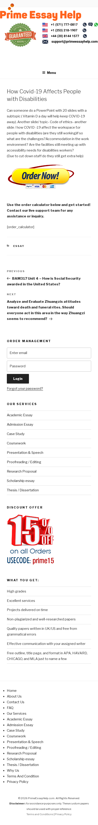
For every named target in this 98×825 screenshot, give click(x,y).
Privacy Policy (17, 782)
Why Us (13, 770)
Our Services (16, 713)
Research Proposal (21, 471)
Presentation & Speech (25, 453)
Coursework (16, 443)
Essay (19, 246)
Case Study (16, 434)
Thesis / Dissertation (23, 490)
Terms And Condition (23, 776)
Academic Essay (20, 415)
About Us (14, 696)
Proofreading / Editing (24, 462)
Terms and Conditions (39, 814)
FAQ (10, 708)
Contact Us (15, 702)
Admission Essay (20, 424)
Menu (51, 73)
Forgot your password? (25, 389)
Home (12, 691)
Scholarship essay (21, 481)
